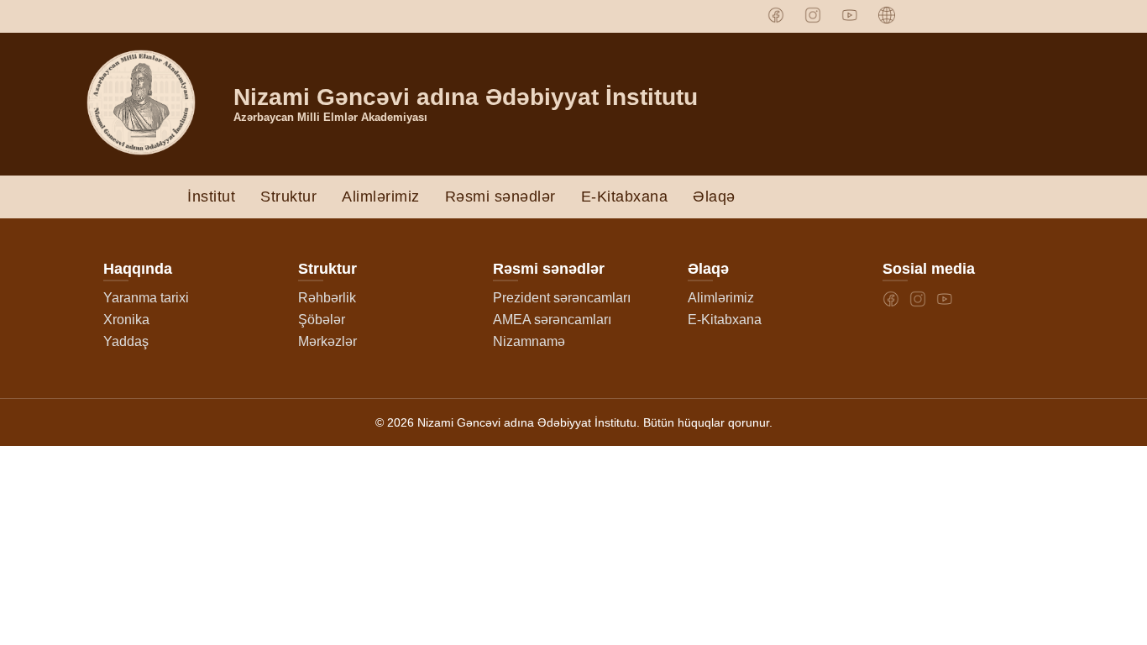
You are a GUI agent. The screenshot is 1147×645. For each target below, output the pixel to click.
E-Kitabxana (624, 196)
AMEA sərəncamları (552, 319)
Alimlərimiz (381, 196)
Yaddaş (126, 341)
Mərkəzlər (327, 341)
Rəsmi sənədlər (500, 196)
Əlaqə (714, 196)
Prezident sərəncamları (562, 298)
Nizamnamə (529, 341)
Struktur (288, 196)
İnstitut (211, 196)
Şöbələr (321, 319)
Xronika (126, 319)
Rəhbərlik (327, 298)
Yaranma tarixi (146, 298)
